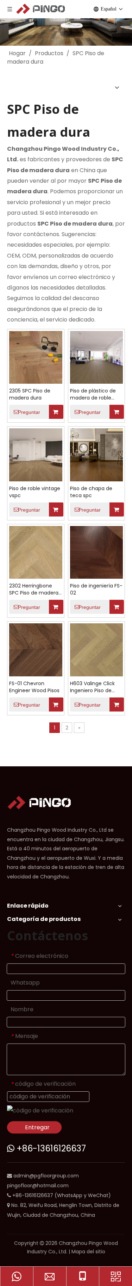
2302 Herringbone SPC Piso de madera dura (33, 589)
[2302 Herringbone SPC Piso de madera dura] (35, 552)
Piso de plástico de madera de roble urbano (93, 394)
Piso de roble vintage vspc (34, 492)
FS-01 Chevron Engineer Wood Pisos (34, 687)
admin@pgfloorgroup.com (46, 1175)
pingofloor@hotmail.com (38, 1185)
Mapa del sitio (88, 1251)
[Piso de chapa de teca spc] (96, 454)
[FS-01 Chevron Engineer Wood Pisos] (35, 649)
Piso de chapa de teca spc (91, 492)
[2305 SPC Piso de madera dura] (35, 357)
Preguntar (29, 412)
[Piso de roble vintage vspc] (35, 454)
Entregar (37, 1127)
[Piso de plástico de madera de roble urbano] (96, 357)
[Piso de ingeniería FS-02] (96, 552)
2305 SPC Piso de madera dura (29, 394)
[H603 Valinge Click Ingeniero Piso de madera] (96, 649)
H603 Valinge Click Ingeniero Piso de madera (92, 687)
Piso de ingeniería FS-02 (96, 589)
